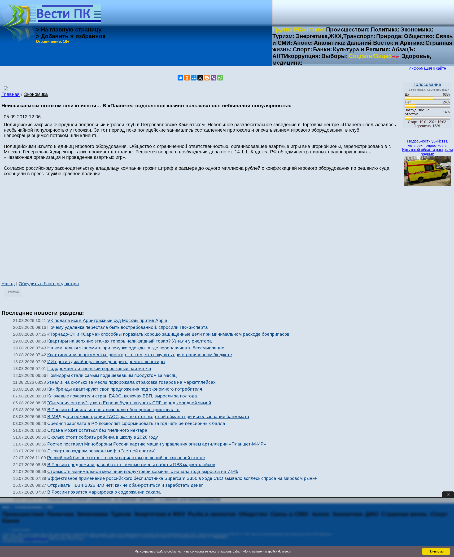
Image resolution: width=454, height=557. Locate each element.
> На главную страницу (68, 29)
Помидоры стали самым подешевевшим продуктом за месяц (112, 375)
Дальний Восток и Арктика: (385, 43)
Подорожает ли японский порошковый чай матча (99, 368)
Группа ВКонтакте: (298, 29)
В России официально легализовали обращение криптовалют (113, 409)
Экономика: (416, 29)
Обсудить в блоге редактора (49, 283)
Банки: (322, 49)
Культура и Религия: (362, 49)
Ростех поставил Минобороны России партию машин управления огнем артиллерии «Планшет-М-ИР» (156, 443)
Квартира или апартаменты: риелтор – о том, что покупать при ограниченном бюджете (139, 354)
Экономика (36, 94)
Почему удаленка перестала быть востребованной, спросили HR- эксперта (127, 327)
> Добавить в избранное (70, 36)
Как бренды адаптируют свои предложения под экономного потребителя (124, 389)
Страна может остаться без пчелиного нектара (97, 430)
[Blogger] (207, 77)
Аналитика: (330, 43)
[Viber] (213, 77)
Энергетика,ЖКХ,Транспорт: (335, 36)
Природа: (389, 36)
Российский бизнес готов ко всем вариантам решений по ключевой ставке (126, 457)
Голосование (427, 84)
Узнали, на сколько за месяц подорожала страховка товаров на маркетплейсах (131, 382)
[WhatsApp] (220, 77)
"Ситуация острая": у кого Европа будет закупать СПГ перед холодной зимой (129, 402)
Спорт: (302, 49)
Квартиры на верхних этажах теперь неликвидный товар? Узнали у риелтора (129, 341)
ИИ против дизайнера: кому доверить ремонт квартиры (106, 361)
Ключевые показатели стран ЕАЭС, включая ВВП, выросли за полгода (122, 395)
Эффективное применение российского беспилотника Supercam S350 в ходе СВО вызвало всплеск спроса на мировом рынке (182, 478)
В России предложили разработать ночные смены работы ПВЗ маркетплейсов (131, 464)
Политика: (385, 29)
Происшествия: (348, 29)
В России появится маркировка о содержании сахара (104, 492)
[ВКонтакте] (180, 77)
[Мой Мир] (193, 77)
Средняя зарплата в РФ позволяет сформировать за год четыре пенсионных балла (136, 423)
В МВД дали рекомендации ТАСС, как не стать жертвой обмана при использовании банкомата (148, 416)
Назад (8, 283)
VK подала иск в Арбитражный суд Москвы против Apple (107, 320)
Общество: (419, 36)
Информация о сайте (427, 68)
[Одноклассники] (187, 77)
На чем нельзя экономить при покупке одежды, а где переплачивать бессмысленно (135, 347)
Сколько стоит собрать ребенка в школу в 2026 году (102, 437)
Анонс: (303, 43)
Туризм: (283, 36)
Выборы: (334, 56)
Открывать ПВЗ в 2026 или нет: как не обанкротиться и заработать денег (125, 485)
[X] (200, 77)
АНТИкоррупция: (296, 56)
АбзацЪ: (403, 49)
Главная (10, 94)
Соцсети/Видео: (375, 56)
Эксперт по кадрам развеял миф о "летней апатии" (101, 450)
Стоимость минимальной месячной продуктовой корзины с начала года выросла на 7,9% (142, 471)
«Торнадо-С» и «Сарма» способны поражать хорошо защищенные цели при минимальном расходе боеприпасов (168, 334)
